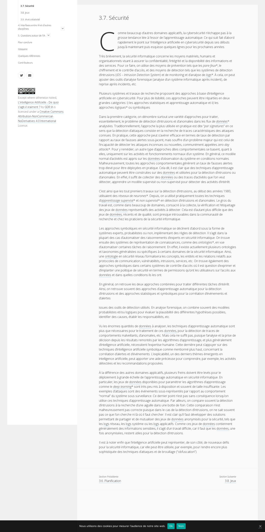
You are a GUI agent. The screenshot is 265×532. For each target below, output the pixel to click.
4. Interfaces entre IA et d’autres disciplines (34, 27)
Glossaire (23, 49)
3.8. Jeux (25, 12)
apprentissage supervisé (117, 200)
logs (208, 75)
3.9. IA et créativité (30, 19)
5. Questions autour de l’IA (31, 35)
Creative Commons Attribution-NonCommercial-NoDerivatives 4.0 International (41, 116)
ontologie (111, 256)
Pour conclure (25, 42)
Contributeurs (25, 62)
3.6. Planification (110, 481)
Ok (171, 526)
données (222, 121)
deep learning (122, 386)
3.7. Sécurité (27, 6)
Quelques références (29, 56)
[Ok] (260, 526)
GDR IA (49, 107)
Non (181, 526)
